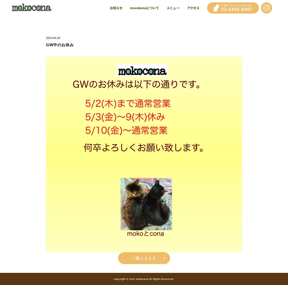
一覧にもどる (144, 258)
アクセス (193, 7)
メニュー (173, 7)
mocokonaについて (144, 7)
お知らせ (116, 7)
